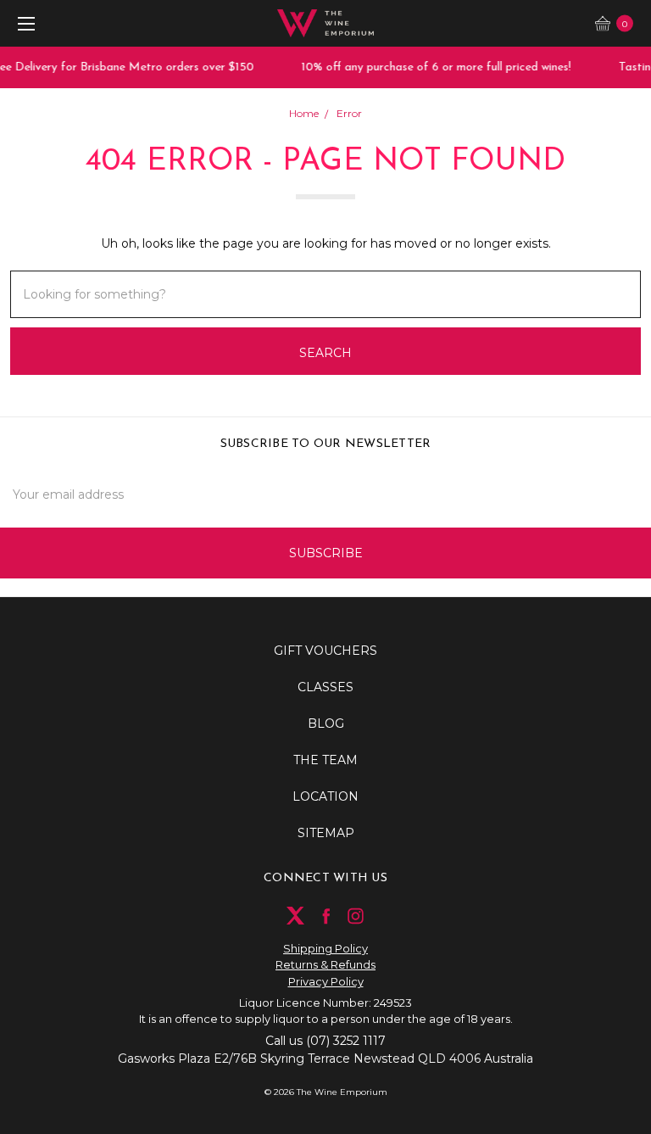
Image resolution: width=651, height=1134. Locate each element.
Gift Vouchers (325, 650)
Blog (326, 723)
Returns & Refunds (325, 964)
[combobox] (325, 294)
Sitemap (326, 833)
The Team (325, 760)
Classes (325, 687)
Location (325, 796)
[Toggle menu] (23, 23)
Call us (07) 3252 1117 (325, 1040)
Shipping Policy (325, 948)
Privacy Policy (326, 981)
